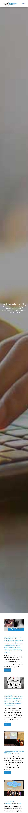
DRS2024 (6, 701)
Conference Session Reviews (16, 643)
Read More (7, 670)
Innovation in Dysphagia (9, 705)
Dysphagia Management (9, 645)
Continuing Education (16, 700)
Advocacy (17, 640)
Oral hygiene (17, 649)
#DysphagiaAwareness (9, 640)
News (19, 753)
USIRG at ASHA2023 (9, 802)
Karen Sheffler (8, 638)
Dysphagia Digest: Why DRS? (11, 695)
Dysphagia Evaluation (13, 701)
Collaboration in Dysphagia (10, 698)
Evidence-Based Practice (15, 703)
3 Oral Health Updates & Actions (12, 637)
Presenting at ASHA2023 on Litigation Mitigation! (14, 752)
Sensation (20, 696)
